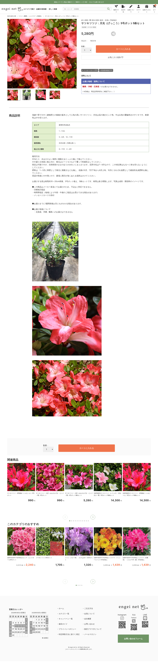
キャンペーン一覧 (66, 619)
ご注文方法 (88, 608)
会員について (89, 614)
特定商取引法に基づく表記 (69, 634)
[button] (93, 517)
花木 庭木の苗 (11, 16)
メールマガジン (90, 634)
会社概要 (87, 619)
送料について (86, 76)
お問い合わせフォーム (133, 638)
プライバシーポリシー (67, 629)
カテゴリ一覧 (64, 614)
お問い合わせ (89, 624)
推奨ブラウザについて (93, 629)
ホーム (61, 608)
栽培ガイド (63, 624)
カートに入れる (123, 49)
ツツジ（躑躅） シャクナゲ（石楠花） (30, 16)
